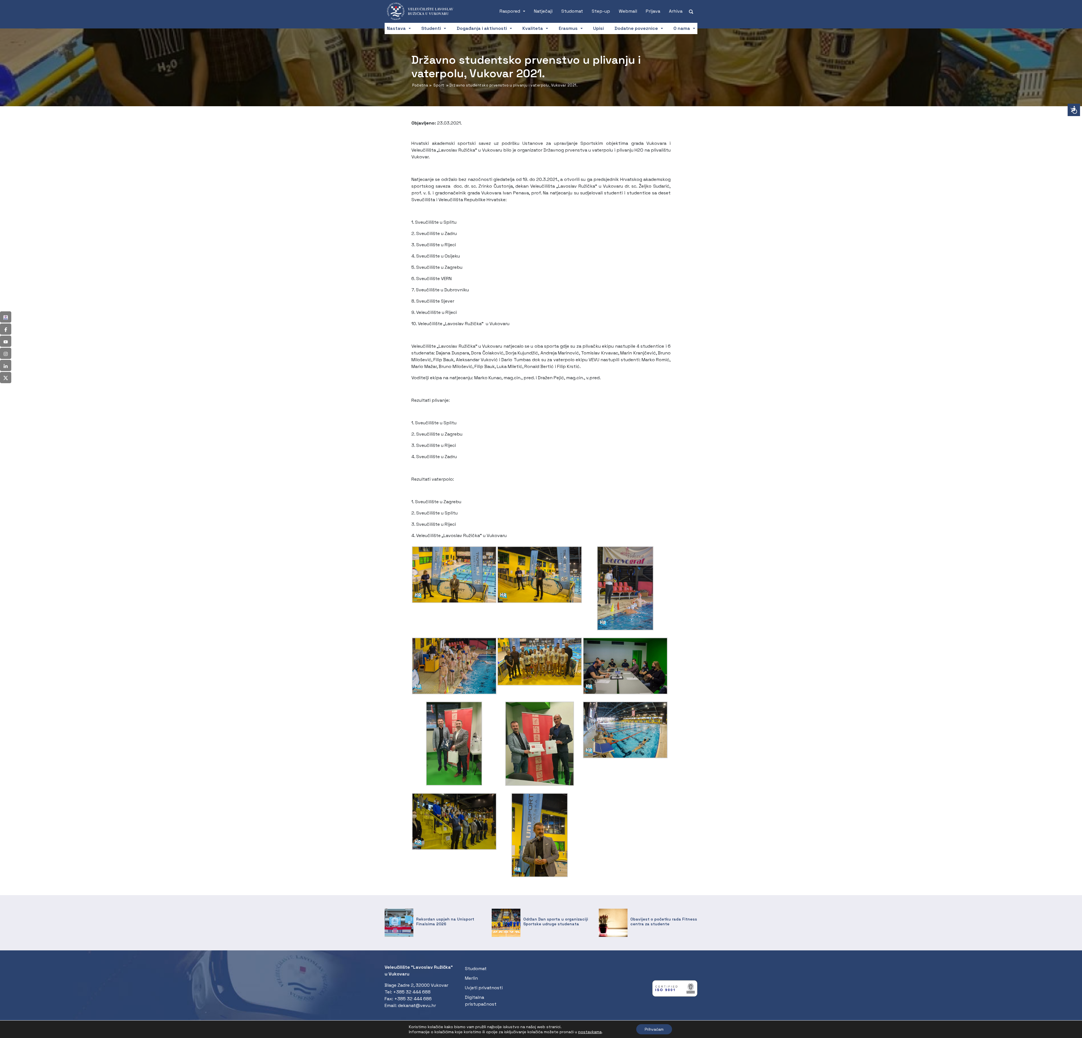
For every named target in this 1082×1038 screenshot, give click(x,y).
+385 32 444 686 (413, 999)
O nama (681, 28)
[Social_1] (5, 317)
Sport (438, 85)
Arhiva (675, 11)
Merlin (471, 978)
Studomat (572, 11)
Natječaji (543, 11)
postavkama (590, 1031)
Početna (420, 85)
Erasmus (568, 28)
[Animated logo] (423, 11)
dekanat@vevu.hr (417, 1005)
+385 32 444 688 (412, 992)
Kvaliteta (532, 28)
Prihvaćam (654, 1029)
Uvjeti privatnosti (484, 988)
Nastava (396, 28)
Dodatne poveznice (636, 28)
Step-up (601, 11)
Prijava (653, 11)
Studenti (431, 28)
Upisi (598, 28)
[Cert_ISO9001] (674, 990)
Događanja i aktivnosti (482, 28)
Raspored (510, 11)
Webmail (628, 11)
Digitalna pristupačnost (480, 1000)
